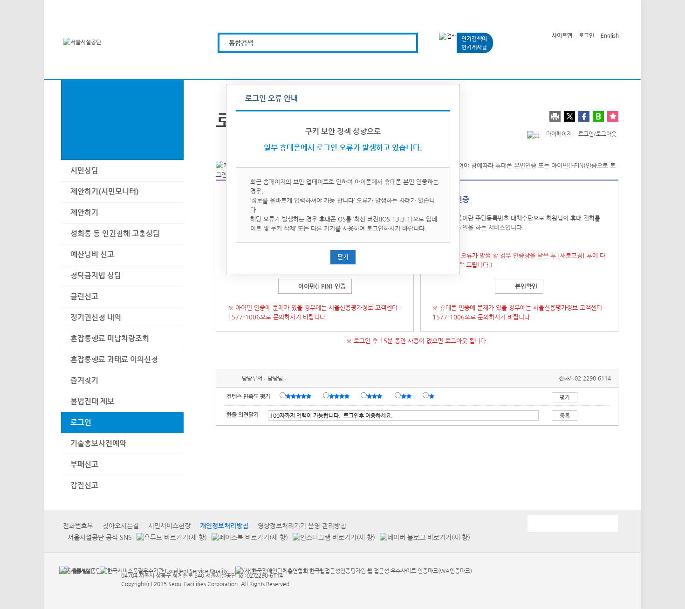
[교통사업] (444, 66)
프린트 (555, 116)
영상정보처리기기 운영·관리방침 (302, 525)
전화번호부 (78, 525)
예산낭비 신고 (92, 254)
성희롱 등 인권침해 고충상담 (115, 233)
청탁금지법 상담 (95, 275)
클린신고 (84, 296)
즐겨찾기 (84, 380)
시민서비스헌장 (169, 525)
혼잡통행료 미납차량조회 (109, 338)
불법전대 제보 (92, 401)
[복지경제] (234, 66)
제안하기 (84, 212)
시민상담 (84, 170)
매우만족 (300, 396)
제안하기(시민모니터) (104, 191)
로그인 (586, 35)
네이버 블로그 (598, 116)
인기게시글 (474, 47)
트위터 (569, 116)
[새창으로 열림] (169, 537)
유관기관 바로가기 (572, 523)
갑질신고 (84, 485)
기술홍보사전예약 (98, 443)
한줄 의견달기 (242, 414)
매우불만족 (432, 396)
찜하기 (612, 116)
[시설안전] (392, 66)
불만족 (407, 396)
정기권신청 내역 (95, 317)
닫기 (343, 256)
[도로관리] (339, 66)
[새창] (75, 570)
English (610, 35)
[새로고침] (571, 255)
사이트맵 (562, 35)
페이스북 (583, 116)
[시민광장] (497, 66)
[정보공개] (602, 66)
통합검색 (241, 43)
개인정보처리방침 (224, 525)
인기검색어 (474, 38)
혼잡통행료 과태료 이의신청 (114, 359)
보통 (376, 396)
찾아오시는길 (121, 525)
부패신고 (84, 464)
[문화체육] (286, 66)
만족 (340, 396)
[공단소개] (550, 66)
